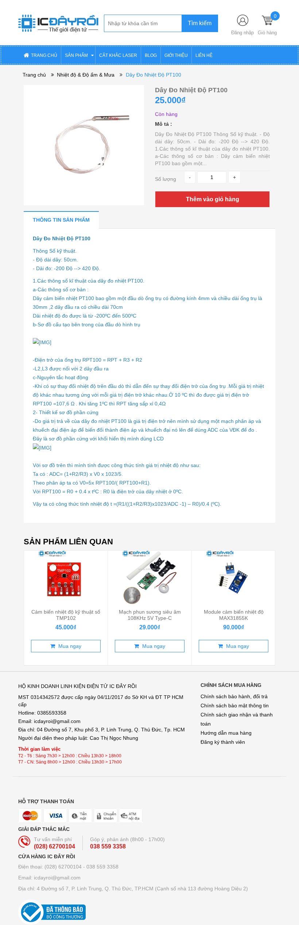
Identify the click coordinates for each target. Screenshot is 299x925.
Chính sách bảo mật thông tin (235, 705)
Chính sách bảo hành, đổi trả (234, 696)
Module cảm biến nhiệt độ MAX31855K (234, 615)
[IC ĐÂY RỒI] (58, 22)
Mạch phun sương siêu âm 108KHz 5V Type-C (150, 615)
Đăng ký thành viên (223, 742)
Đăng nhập (242, 32)
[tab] (61, 219)
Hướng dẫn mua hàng (226, 733)
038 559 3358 (108, 846)
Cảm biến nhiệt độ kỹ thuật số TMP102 (65, 615)
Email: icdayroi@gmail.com (49, 878)
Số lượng (165, 179)
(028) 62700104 (54, 846)
